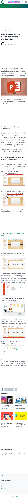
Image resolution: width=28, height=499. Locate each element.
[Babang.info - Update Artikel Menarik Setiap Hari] (14, 2)
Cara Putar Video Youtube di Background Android (7, 423)
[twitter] (7, 389)
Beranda (3, 483)
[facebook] (5, 389)
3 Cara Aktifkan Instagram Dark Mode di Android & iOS (7, 407)
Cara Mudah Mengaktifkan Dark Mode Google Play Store (20, 423)
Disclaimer (3, 485)
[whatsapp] (10, 389)
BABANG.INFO (15, 496)
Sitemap (3, 487)
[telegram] (13, 389)
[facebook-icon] (2, 476)
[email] (16, 389)
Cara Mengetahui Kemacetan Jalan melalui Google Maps (20, 407)
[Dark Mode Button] (26, 2)
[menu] (2, 2)
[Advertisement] (14, 18)
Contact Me (4, 488)
